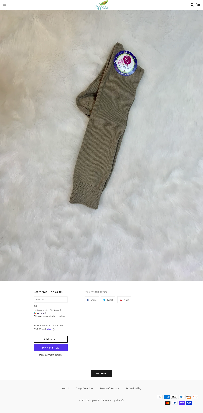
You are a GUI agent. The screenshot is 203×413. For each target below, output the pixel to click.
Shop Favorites (84, 388)
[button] (51, 312)
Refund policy (134, 388)
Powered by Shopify (113, 400)
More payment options (50, 354)
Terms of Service (109, 388)
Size (38, 299)
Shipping (38, 316)
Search (65, 388)
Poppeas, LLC (95, 400)
